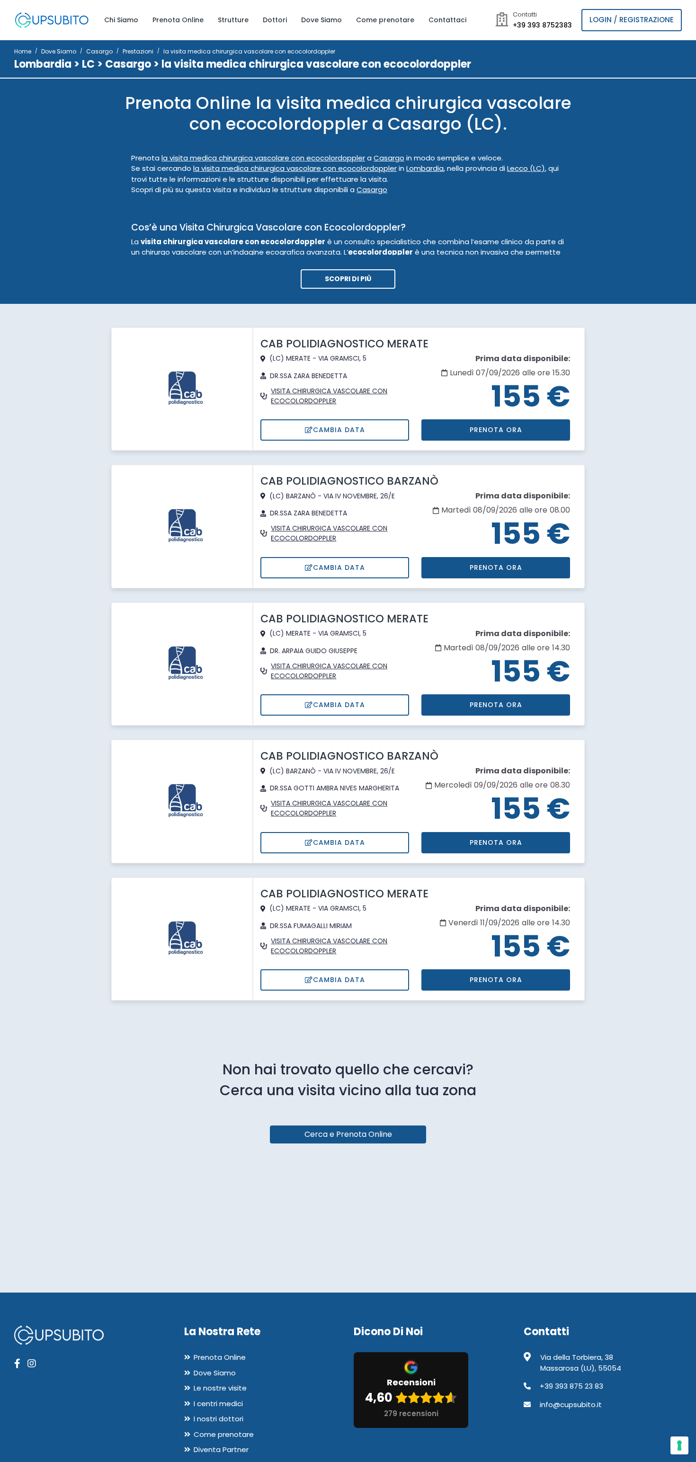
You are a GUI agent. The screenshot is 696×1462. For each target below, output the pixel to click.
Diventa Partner (221, 1449)
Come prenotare (385, 20)
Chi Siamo (121, 20)
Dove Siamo (321, 20)
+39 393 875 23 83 (571, 1386)
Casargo (99, 51)
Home (22, 51)
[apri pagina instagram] (31, 1363)
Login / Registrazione (631, 20)
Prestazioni (138, 51)
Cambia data (339, 429)
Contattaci (447, 20)
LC (88, 64)
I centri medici (218, 1404)
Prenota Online (178, 20)
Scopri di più (348, 279)
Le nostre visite (220, 1388)
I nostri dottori (218, 1419)
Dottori (275, 20)
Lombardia (42, 64)
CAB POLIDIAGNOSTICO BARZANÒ (349, 480)
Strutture (233, 20)
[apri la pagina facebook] (17, 1363)
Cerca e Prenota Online (348, 1134)
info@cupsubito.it (571, 1404)
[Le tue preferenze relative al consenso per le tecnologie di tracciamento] (679, 1445)
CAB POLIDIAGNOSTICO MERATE (344, 343)
